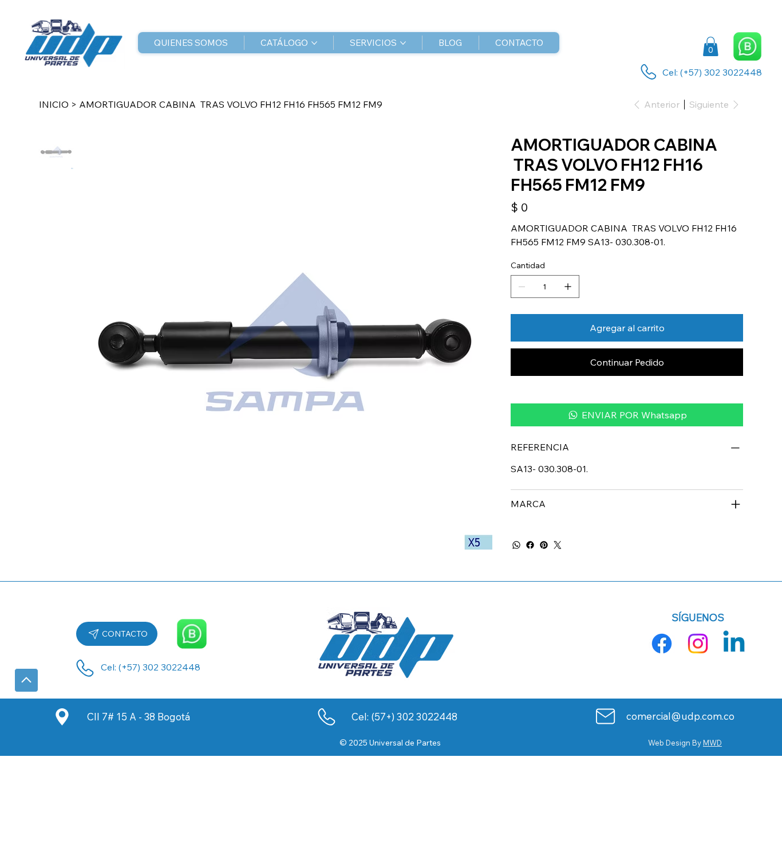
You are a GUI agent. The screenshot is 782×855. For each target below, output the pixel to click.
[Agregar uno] (567, 286)
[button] (710, 46)
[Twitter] (557, 545)
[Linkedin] (734, 643)
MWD (712, 742)
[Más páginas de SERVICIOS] (403, 43)
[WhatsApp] (516, 545)
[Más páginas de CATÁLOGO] (314, 43)
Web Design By (675, 742)
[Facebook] (530, 545)
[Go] (26, 680)
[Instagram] (698, 643)
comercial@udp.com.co (680, 716)
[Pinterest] (544, 545)
